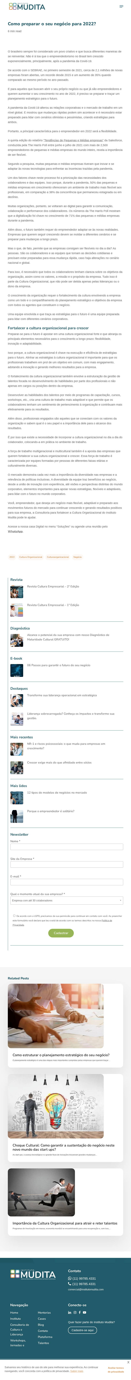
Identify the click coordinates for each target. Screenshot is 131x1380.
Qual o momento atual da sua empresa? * (37, 894)
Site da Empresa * (22, 859)
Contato (43, 1331)
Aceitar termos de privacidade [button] (116, 1370)
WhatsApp (15, 531)
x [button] (128, 1362)
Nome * (15, 841)
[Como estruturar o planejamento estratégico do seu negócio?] (65, 1026)
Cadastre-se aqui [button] (82, 1330)
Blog (41, 1325)
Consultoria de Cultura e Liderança (19, 1329)
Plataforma (45, 1337)
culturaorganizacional (58, 557)
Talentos (43, 1343)
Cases (42, 1319)
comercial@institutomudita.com (86, 1289)
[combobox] (66, 900)
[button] (121, 6)
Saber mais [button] (76, 1371)
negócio (77, 557)
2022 (12, 557)
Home (14, 1313)
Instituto (15, 1319)
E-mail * (15, 876)
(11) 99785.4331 (84, 1278)
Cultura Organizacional (30, 557)
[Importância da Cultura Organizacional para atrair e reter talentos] (65, 1202)
